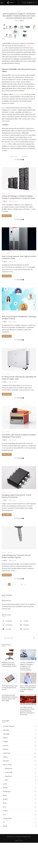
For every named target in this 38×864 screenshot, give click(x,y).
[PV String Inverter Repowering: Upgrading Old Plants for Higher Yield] (19, 359)
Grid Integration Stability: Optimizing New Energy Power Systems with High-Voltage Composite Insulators (19, 16)
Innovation (19, 761)
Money (19, 803)
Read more (6, 215)
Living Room (20, 776)
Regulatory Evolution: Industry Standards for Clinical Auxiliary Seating (9, 664)
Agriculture (19, 730)
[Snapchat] (31, 2)
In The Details (20, 772)
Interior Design (19, 764)
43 (21, 584)
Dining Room (20, 768)
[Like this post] (15, 159)
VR (19, 822)
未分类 (19, 826)
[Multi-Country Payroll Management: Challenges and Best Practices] (19, 299)
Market (19, 795)
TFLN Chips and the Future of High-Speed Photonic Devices (10, 687)
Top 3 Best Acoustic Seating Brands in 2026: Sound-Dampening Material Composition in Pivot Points (27, 710)
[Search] (36, 2)
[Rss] (33, 2)
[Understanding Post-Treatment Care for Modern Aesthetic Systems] (19, 537)
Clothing (19, 741)
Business (19, 738)
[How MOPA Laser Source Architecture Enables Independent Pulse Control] (19, 417)
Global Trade (19, 753)
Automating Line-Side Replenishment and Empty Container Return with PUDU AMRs (9, 697)
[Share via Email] (23, 159)
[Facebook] (22, 2)
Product (19, 811)
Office (20, 780)
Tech (19, 814)
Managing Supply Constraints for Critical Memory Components (16, 496)
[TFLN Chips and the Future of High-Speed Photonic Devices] (10, 678)
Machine (19, 787)
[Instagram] (26, 2)
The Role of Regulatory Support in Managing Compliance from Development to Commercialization (27, 666)
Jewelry (19, 784)
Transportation (19, 818)
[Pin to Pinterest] (21, 159)
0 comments (24, 156)
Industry (19, 757)
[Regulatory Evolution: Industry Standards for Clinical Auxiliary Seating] (10, 654)
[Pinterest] (27, 2)
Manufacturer (19, 791)
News (19, 807)
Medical (19, 799)
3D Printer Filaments (19, 726)
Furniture (19, 749)
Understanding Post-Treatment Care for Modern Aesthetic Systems (16, 556)
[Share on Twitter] (19, 159)
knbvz (22, 20)
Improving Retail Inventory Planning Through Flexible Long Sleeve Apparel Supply (28, 688)
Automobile (19, 734)
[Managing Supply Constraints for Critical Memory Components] (19, 477)
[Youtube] (29, 2)
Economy (19, 745)
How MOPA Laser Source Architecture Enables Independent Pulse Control (19, 436)
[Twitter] (24, 2)
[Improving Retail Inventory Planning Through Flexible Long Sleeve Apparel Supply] (28, 678)
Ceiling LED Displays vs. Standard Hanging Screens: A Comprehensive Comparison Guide (18, 197)
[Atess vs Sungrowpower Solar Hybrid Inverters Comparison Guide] (19, 238)
